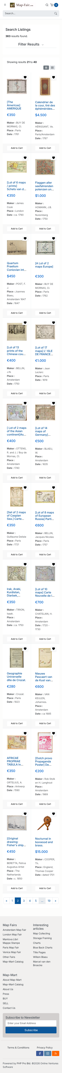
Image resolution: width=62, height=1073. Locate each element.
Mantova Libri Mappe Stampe (11, 941)
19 (49, 900)
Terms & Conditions (18, 1047)
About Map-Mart (12, 979)
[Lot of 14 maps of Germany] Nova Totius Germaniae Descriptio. (43, 436)
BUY (5, 998)
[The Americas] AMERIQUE (14, 105)
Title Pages (39, 952)
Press (6, 994)
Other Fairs (9, 957)
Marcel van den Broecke (41, 963)
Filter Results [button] (29, 44)
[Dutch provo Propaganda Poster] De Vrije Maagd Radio (43, 764)
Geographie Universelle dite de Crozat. (16, 677)
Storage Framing (42, 938)
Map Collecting (41, 933)
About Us (8, 989)
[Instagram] (47, 1053)
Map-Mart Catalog (13, 961)
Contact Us (9, 1008)
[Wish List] (25, 77)
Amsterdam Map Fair (14, 930)
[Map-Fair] (23, 4)
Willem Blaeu (40, 957)
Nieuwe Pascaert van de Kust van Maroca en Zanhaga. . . (43, 680)
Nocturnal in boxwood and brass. (44, 842)
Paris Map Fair (11, 947)
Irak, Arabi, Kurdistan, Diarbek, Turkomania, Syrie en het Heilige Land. (15, 597)
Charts (36, 943)
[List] (52, 68)
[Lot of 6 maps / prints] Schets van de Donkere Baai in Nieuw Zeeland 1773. (16, 191)
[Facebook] (39, 1053)
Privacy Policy (45, 1047)
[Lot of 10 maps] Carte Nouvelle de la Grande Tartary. (44, 595)
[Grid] (46, 68)
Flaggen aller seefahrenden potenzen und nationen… (44, 187)
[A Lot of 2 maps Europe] (44, 265)
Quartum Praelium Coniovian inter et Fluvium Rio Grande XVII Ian (17, 271)
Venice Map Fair (12, 952)
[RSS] (55, 1053)
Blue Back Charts (42, 947)
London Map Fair (12, 934)
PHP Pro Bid (23, 1063)
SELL (5, 1003)
